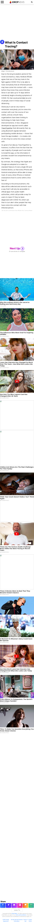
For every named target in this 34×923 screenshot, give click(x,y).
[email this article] (14, 905)
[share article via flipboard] (20, 905)
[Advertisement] (17, 23)
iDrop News (14, 913)
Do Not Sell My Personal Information (17, 920)
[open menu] (2, 2)
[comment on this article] (25, 905)
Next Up (16, 248)
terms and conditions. (21, 915)
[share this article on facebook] (3, 905)
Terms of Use (25, 920)
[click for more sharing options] (31, 905)
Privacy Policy (30, 920)
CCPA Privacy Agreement (6, 920)
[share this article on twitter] (8, 905)
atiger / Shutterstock (7, 71)
